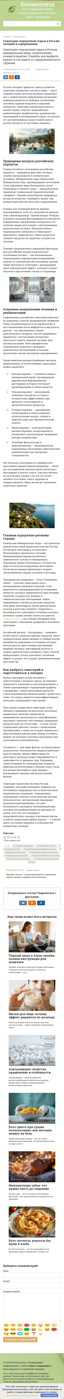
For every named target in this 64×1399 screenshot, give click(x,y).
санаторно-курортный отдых (43, 860)
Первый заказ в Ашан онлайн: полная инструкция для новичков (32, 958)
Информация (42, 69)
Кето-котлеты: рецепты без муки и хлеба (30, 1242)
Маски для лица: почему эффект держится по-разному (32, 1015)
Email (6, 1281)
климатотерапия (24, 845)
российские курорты (19, 858)
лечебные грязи (46, 845)
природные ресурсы (17, 855)
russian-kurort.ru (12, 618)
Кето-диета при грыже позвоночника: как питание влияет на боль (30, 1130)
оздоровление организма (44, 852)
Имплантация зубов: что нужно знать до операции (29, 1187)
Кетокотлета (38, 4)
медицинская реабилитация (40, 849)
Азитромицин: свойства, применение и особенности (30, 1070)
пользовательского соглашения (22, 1395)
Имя (6, 1270)
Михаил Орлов (15, 869)
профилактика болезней (46, 855)
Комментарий (11, 1291)
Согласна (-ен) (49, 1395)
